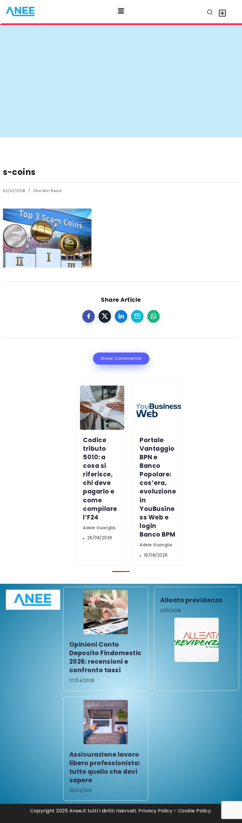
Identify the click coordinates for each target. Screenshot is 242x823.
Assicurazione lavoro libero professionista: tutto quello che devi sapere (104, 767)
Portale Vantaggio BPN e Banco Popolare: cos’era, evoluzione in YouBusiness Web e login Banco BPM (158, 487)
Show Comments (121, 358)
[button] (121, 11)
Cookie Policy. (195, 810)
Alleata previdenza (191, 600)
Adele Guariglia (99, 528)
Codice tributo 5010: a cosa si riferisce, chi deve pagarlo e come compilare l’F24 (119, 36)
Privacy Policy (155, 810)
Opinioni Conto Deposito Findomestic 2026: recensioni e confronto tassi (105, 657)
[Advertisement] (121, 93)
